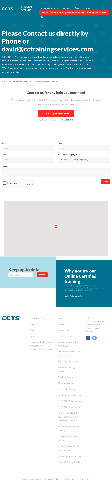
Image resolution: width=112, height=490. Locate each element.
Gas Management (66, 383)
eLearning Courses (50, 8)
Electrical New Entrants (69, 462)
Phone (60, 143)
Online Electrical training (69, 456)
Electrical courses (66, 336)
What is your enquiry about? (69, 155)
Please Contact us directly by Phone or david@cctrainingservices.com (74, 12)
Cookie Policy (84, 479)
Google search (64, 330)
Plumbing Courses (66, 377)
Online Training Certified (73, 296)
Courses (66, 8)
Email (4, 155)
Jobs (60, 318)
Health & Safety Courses (69, 395)
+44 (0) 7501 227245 (65, 120)
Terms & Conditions (53, 479)
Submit (105, 181)
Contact (61, 324)
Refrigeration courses (68, 361)
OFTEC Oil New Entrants (69, 407)
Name (4, 143)
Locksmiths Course (66, 389)
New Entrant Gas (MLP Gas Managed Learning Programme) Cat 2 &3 (68, 417)
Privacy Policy (69, 479)
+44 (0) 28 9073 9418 (57, 113)
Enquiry (5, 166)
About (77, 8)
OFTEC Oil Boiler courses (70, 401)
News (87, 8)
